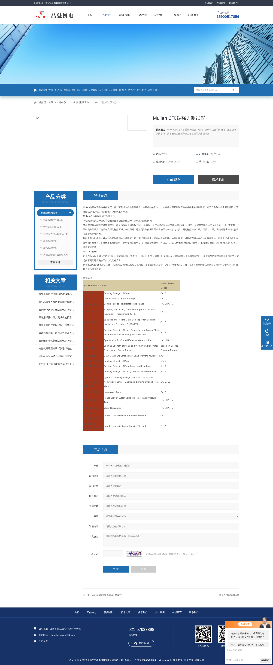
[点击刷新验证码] (134, 554)
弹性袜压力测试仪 (52, 227)
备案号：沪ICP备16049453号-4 (140, 660)
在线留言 (221, 3)
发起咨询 (265, 660)
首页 (90, 14)
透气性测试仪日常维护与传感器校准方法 (57, 294)
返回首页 (208, 3)
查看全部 (55, 262)
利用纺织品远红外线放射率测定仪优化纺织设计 (57, 356)
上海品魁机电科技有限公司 (56, 3)
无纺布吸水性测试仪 (53, 220)
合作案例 (160, 612)
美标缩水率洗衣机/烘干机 (55, 233)
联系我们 (233, 3)
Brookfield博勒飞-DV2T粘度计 (107, 595)
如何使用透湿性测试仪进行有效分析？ (57, 348)
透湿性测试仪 (50, 240)
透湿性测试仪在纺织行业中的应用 (56, 325)
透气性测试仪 (50, 247)
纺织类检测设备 (81, 102)
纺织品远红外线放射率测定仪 (57, 254)
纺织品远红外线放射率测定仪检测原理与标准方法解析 (57, 302)
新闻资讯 (124, 14)
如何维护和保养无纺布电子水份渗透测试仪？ (57, 340)
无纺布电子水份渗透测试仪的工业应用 (57, 364)
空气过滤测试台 (231, 595)
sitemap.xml (165, 660)
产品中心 (107, 14)
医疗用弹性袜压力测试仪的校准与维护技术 (57, 317)
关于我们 (159, 14)
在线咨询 (144, 643)
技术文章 (141, 14)
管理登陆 (199, 660)
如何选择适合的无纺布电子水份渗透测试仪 (57, 309)
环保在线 (188, 660)
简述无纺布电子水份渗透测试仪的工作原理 (57, 333)
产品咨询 (174, 179)
